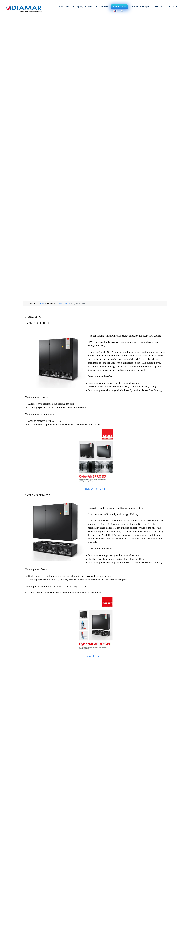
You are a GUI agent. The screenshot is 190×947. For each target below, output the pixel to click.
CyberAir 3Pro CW (95, 656)
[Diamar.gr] (23, 8)
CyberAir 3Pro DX (95, 489)
